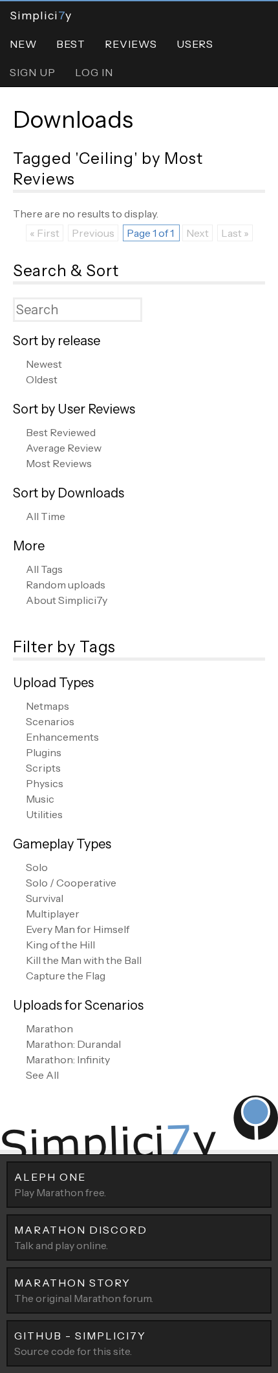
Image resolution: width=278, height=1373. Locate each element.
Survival (44, 898)
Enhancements (62, 736)
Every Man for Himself (77, 929)
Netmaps (47, 705)
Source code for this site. (80, 1343)
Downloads (73, 119)
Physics (44, 783)
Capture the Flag (65, 975)
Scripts (43, 767)
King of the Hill (60, 944)
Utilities (44, 814)
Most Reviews (59, 463)
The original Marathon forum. (83, 1290)
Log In (94, 72)
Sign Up (33, 72)
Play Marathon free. (60, 1184)
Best (70, 43)
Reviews (131, 43)
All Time (45, 516)
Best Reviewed (61, 432)
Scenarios (50, 721)
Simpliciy (41, 15)
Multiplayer (53, 913)
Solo (37, 867)
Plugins (43, 752)
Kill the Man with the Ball (84, 960)
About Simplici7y (66, 600)
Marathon (49, 1028)
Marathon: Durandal (73, 1043)
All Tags (44, 569)
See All (42, 1074)
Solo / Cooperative (71, 882)
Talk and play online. (80, 1237)
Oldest (42, 379)
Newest (44, 363)
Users (194, 43)
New (23, 43)
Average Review (64, 447)
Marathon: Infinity (68, 1059)
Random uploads (65, 584)
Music (40, 798)
